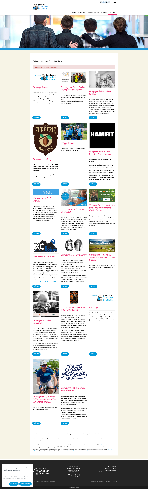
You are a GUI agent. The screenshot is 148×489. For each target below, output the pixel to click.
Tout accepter (25, 484)
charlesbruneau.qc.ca (110, 470)
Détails (36, 118)
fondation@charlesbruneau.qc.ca (108, 444)
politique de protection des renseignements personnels (76, 450)
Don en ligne (81, 12)
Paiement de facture (93, 12)
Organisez (104, 12)
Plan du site (114, 481)
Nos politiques (94, 481)
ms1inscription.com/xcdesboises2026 (44, 282)
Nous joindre (108, 481)
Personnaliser (13, 484)
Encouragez (112, 12)
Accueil (74, 12)
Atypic (53, 481)
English (114, 2)
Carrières (101, 481)
